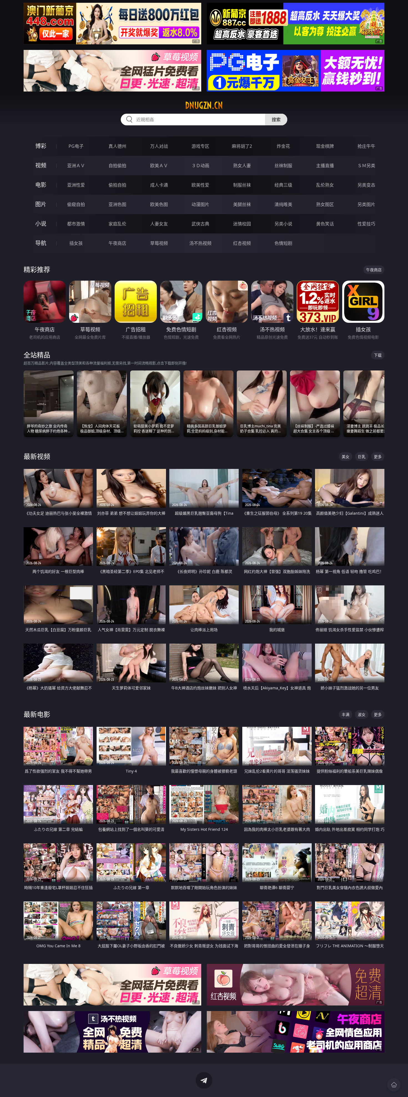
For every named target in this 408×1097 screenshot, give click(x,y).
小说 (40, 223)
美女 (345, 456)
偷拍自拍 (117, 185)
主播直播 (325, 165)
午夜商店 (117, 243)
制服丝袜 (242, 185)
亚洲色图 (117, 204)
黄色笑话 (325, 224)
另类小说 (283, 224)
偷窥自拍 (76, 204)
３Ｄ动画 (200, 165)
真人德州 (117, 146)
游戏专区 (200, 146)
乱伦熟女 (325, 185)
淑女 (362, 714)
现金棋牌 (325, 146)
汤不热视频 (200, 243)
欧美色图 (159, 204)
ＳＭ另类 (366, 165)
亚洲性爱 (76, 185)
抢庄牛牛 (366, 146)
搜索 (276, 119)
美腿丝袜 (242, 204)
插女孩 (76, 243)
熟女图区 (325, 204)
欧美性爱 (200, 185)
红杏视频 (242, 243)
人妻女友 (159, 224)
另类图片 (366, 204)
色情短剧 (283, 243)
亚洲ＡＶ (76, 165)
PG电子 (76, 146)
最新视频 (37, 456)
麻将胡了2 (242, 146)
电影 (40, 185)
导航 (40, 243)
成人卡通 (159, 185)
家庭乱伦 (117, 224)
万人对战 (159, 146)
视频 (40, 165)
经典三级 (283, 185)
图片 (40, 204)
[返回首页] (394, 1084)
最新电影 (37, 714)
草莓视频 (159, 243)
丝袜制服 (283, 165)
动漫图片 (200, 204)
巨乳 (362, 456)
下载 (378, 355)
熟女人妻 (242, 165)
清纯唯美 (283, 204)
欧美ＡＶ (159, 165)
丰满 (345, 714)
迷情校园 (242, 224)
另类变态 (366, 185)
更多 (378, 456)
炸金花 (283, 146)
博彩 (40, 146)
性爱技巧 (366, 224)
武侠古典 (200, 224)
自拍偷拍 (117, 165)
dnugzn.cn (204, 105)
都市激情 (76, 224)
